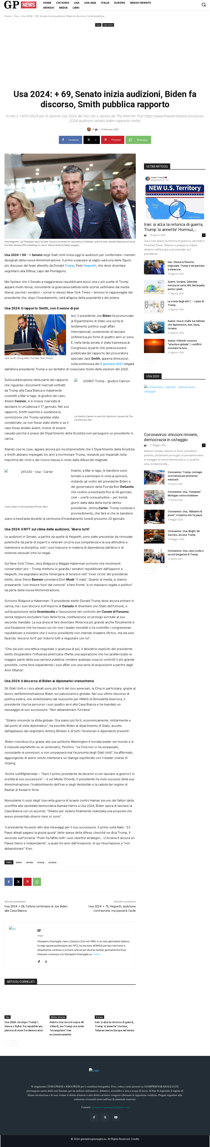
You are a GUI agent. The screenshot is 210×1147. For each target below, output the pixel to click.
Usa (16, 16)
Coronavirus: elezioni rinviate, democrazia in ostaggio (171, 437)
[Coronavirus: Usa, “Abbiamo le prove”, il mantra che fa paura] (154, 517)
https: (40, 935)
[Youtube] (116, 1117)
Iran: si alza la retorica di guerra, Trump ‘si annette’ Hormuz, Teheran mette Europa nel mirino (114, 1026)
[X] (18, 882)
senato (29, 862)
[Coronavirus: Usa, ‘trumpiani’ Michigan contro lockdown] (154, 497)
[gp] (89, 129)
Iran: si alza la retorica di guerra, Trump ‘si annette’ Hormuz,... (173, 227)
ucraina (52, 862)
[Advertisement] (105, 58)
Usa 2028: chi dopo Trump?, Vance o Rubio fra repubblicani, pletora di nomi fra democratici (24, 1026)
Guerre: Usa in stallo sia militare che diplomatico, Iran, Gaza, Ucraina (186, 325)
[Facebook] (9, 882)
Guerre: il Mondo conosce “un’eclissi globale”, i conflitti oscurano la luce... (185, 344)
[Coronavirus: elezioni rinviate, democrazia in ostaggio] (174, 407)
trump (40, 862)
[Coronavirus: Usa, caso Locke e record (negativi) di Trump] (154, 556)
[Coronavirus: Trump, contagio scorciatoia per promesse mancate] (154, 477)
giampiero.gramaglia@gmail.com (110, 1107)
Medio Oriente (58, 1017)
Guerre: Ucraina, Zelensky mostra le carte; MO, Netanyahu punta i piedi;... (186, 285)
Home (8, 16)
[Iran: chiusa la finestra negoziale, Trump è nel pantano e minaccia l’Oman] (154, 267)
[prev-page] (7, 1043)
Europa (99, 1017)
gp (96, 129)
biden (19, 862)
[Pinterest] (27, 882)
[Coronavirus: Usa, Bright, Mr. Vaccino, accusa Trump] (154, 536)
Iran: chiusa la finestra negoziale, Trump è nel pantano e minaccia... (186, 266)
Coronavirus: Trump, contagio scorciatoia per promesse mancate (185, 476)
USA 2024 (108, 24)
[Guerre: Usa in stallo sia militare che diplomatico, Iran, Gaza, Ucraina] (154, 326)
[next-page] (13, 1043)
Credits (135, 1138)
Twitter (96, 954)
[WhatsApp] (37, 882)
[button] (203, 4)
